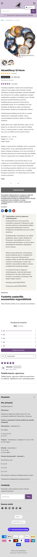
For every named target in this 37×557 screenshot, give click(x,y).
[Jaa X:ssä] (6, 210)
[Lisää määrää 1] (18, 183)
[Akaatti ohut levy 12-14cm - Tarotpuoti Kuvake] (4, 62)
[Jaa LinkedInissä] (9, 210)
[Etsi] (33, 11)
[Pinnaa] (13, 210)
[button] (5, 84)
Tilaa (28, 497)
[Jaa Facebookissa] (2, 210)
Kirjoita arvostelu (18, 350)
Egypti (17, 522)
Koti (2, 20)
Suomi (17, 517)
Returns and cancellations (18, 551)
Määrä (3, 179)
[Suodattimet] (3, 356)
